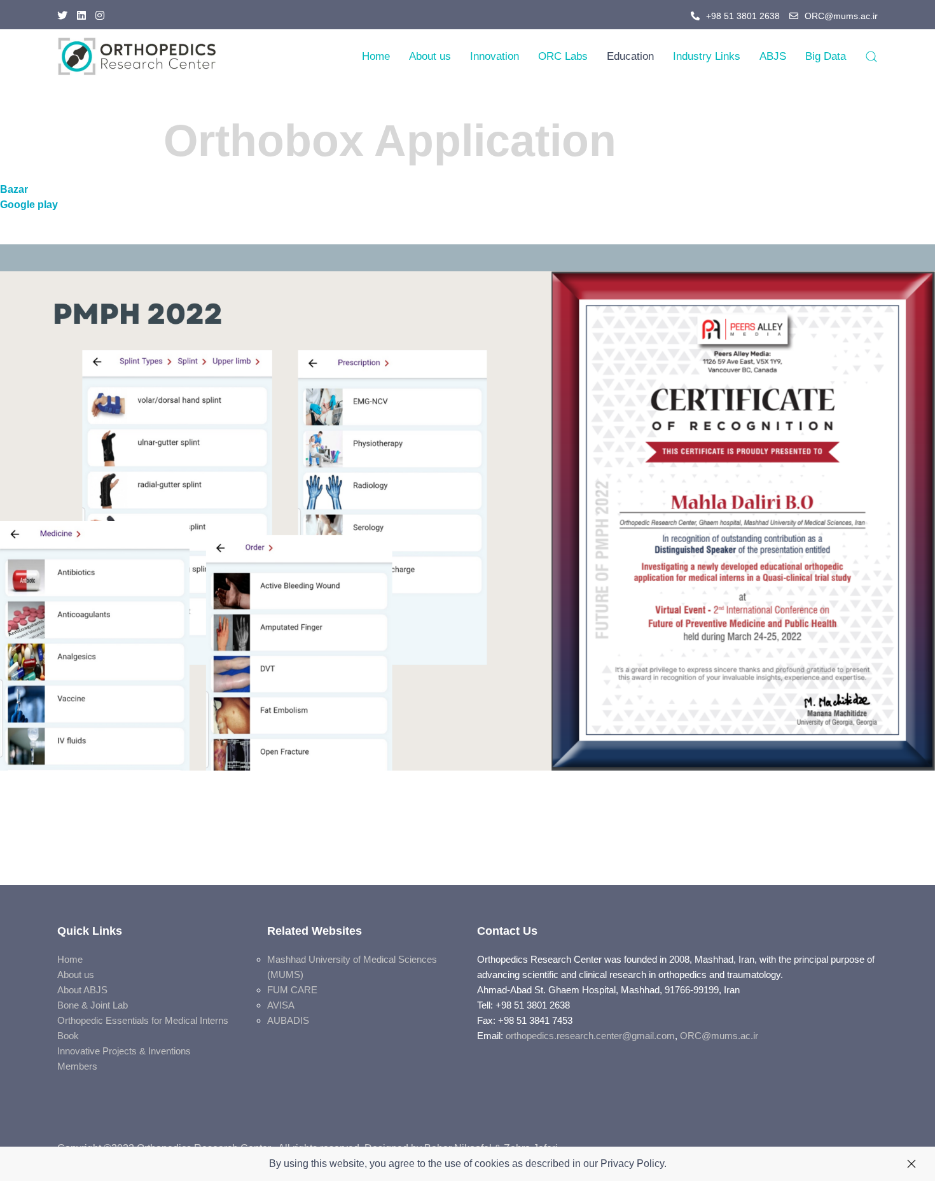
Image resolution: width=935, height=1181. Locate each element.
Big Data (825, 56)
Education (630, 56)
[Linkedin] (81, 16)
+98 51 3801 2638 (743, 16)
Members (77, 1066)
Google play (29, 204)
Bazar (14, 189)
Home (376, 56)
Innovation (494, 56)
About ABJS (82, 989)
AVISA (280, 1005)
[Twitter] (62, 16)
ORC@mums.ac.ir (841, 16)
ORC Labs (563, 56)
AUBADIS (288, 1020)
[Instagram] (99, 16)
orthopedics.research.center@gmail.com (590, 1035)
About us (430, 56)
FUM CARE (292, 989)
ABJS (772, 56)
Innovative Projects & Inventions (124, 1050)
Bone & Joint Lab (92, 1005)
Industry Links (706, 56)
